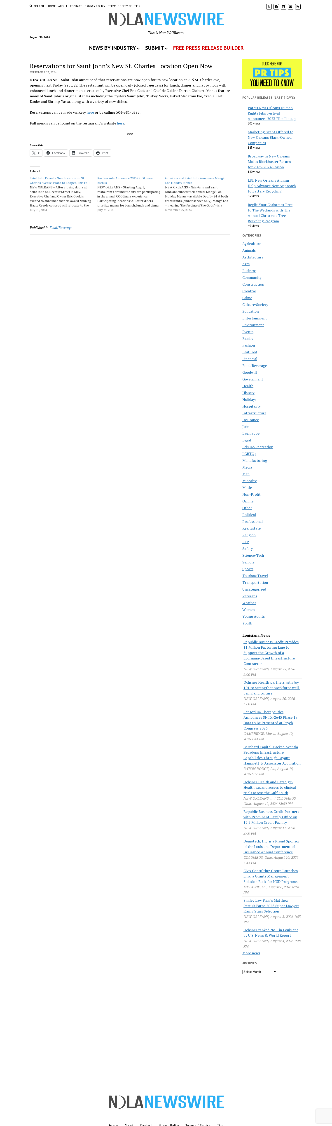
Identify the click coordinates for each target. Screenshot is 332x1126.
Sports (247, 568)
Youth (247, 623)
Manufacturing (254, 460)
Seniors (248, 562)
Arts (246, 263)
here (90, 112)
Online (247, 501)
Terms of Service (120, 6)
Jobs (245, 426)
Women (248, 609)
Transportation (255, 582)
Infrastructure (254, 413)
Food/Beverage (60, 227)
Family (247, 338)
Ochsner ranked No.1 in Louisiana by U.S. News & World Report (270, 932)
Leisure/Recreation (257, 446)
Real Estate (251, 528)
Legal (246, 440)
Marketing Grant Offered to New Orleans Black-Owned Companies (270, 137)
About (62, 6)
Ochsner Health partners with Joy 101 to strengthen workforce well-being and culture (271, 688)
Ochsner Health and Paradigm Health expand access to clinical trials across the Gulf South (269, 787)
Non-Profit (251, 494)
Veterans (249, 595)
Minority (249, 480)
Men (246, 474)
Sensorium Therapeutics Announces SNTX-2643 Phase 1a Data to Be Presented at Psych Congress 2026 (270, 720)
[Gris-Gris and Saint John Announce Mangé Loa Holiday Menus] (199, 194)
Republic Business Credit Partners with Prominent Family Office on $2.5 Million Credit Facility (271, 817)
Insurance (250, 419)
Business (249, 270)
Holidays (249, 399)
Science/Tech (253, 555)
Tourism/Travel (255, 575)
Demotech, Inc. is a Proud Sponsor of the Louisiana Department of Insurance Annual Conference (271, 846)
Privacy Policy (95, 6)
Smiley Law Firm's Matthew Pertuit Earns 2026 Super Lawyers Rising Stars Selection (271, 906)
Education (250, 311)
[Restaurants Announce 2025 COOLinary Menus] (131, 194)
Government (252, 379)
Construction (253, 284)
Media (247, 467)
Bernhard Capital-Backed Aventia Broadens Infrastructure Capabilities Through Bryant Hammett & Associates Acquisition (272, 755)
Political (249, 514)
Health (247, 385)
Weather (249, 602)
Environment (253, 324)
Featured (249, 352)
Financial (249, 358)
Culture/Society (255, 304)
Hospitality (251, 406)
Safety (247, 548)
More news (251, 952)
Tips (137, 6)
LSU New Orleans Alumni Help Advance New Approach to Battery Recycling (272, 186)
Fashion (248, 345)
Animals (249, 250)
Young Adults (253, 616)
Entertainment (254, 318)
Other (247, 507)
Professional (252, 521)
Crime (247, 297)
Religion (249, 535)
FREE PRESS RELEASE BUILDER (208, 47)
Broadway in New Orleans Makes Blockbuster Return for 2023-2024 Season (269, 161)
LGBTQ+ (249, 453)
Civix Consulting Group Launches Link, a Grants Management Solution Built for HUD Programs (270, 876)
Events (247, 331)
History (248, 392)
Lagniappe (251, 433)
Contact (76, 6)
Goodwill (249, 372)
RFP (245, 541)
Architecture (252, 257)
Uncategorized (254, 589)
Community (252, 277)
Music (247, 487)
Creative (249, 291)
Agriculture (251, 243)
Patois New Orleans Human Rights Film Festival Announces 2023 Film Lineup (272, 113)
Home (52, 6)
